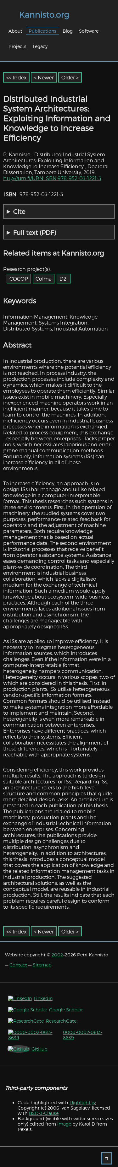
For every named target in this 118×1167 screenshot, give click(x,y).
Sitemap (42, 964)
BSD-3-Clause (44, 1113)
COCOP (18, 279)
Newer (46, 77)
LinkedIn (43, 998)
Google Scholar (66, 1009)
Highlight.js (82, 1102)
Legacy (40, 46)
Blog (68, 31)
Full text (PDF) (34, 232)
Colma (44, 279)
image (64, 1124)
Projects (17, 46)
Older (68, 77)
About (15, 31)
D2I (63, 279)
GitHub (39, 1048)
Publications (42, 31)
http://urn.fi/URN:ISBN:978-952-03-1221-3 (52, 178)
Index (19, 77)
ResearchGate (61, 1021)
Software (88, 31)
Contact (18, 964)
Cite (19, 211)
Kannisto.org (44, 14)
